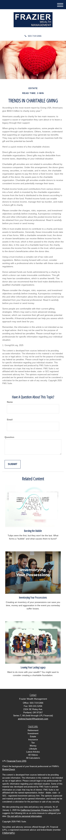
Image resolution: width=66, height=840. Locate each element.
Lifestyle (33, 748)
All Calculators (33, 758)
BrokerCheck (8, 769)
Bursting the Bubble (33, 531)
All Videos (33, 755)
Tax (33, 742)
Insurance (33, 739)
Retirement (33, 730)
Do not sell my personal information (24, 816)
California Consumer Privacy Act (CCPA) (40, 810)
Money (33, 745)
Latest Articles (33, 752)
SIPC (11, 833)
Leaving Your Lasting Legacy (33, 667)
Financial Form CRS (16, 761)
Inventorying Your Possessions (33, 597)
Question (9, 437)
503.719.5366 (34, 36)
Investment (33, 733)
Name (10, 402)
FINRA (5, 833)
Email (10, 419)
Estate (33, 736)
